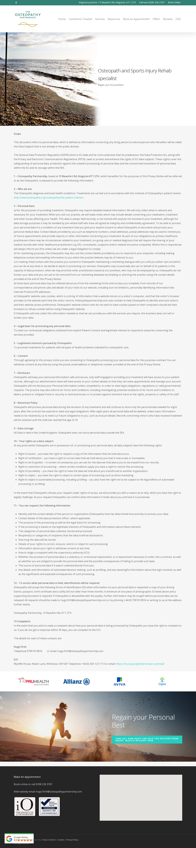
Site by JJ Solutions (21, 843)
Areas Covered (48, 839)
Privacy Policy (72, 839)
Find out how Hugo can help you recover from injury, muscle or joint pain (146, 739)
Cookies (60, 839)
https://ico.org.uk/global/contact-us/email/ (140, 663)
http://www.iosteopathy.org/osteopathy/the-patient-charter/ (49, 197)
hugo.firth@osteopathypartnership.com (59, 791)
